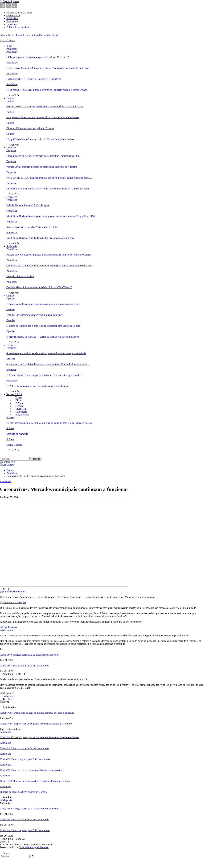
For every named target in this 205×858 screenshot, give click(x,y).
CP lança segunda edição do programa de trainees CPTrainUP (37, 57)
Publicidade (12, 18)
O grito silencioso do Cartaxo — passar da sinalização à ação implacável (42, 336)
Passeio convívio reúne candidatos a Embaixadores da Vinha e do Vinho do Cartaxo (48, 254)
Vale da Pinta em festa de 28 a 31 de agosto (28, 205)
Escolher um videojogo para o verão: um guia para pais (34, 315)
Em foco (10, 358)
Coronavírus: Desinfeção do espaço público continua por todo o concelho (37, 712)
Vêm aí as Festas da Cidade (20, 276)
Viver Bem (20, 408)
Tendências (21, 411)
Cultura (10, 98)
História (19, 406)
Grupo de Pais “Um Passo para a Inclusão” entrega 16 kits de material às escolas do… (49, 265)
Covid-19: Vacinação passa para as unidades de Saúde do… (30, 654)
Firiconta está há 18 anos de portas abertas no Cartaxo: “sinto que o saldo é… (45, 375)
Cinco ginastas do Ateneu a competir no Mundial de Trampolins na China (43, 156)
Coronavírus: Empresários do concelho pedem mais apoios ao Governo (36, 723)
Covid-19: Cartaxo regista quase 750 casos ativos (25, 830)
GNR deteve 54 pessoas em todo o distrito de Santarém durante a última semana (46, 89)
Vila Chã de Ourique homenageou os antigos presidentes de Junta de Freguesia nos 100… (51, 216)
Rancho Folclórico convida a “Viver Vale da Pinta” (32, 227)
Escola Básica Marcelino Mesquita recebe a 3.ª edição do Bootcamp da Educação (47, 68)
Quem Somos (13, 15)
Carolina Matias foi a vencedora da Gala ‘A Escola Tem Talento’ (39, 287)
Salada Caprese (14, 444)
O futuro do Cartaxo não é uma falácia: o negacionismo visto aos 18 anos (43, 325)
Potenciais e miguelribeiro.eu (34, 847)
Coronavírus (9, 696)
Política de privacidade (17, 27)
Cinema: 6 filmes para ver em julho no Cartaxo (30, 128)
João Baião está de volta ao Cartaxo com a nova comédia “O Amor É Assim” (45, 106)
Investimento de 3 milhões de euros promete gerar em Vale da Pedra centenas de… (48, 364)
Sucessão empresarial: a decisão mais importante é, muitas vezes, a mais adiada (46, 353)
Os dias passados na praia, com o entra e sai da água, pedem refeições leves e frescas (49, 423)
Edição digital (22, 414)
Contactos (11, 24)
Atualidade (11, 48)
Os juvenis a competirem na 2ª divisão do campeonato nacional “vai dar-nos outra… (48, 188)
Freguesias (11, 197)
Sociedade (11, 246)
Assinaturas (12, 21)
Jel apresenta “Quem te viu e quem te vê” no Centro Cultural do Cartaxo (42, 117)
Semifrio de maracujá (17, 433)
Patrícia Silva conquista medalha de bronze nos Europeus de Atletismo (41, 166)
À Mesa (19, 403)
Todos (18, 397)
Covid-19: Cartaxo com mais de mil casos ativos (24, 665)
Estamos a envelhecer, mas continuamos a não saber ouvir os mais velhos (43, 304)
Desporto (11, 147)
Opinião (10, 295)
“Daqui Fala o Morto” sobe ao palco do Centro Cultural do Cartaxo (40, 139)
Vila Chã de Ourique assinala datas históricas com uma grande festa (40, 238)
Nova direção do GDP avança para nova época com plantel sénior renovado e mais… (49, 177)
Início (9, 46)
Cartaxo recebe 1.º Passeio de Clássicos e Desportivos (33, 79)
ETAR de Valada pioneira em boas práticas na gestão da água (37, 386)
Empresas (11, 345)
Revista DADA (14, 394)
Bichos (18, 400)
